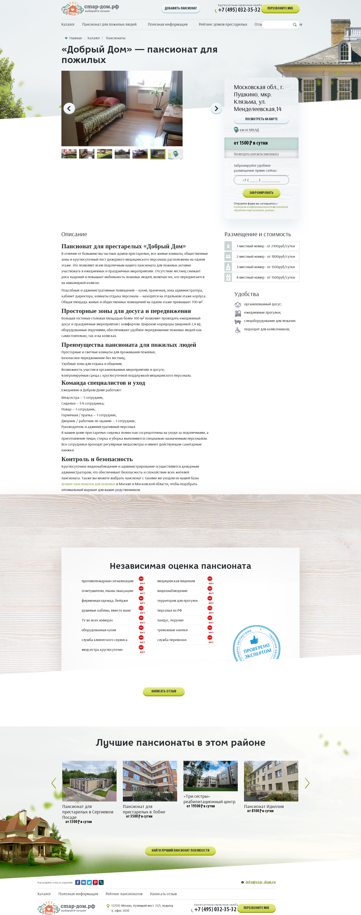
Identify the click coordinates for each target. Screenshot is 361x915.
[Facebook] (77, 882)
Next (216, 108)
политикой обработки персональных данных (261, 208)
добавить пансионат (181, 8)
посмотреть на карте (261, 119)
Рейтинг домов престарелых (223, 24)
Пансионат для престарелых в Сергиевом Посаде (87, 812)
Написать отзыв (163, 894)
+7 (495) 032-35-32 (239, 10)
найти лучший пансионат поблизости (180, 851)
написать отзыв (163, 691)
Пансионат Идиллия (264, 806)
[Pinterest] (95, 882)
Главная (75, 38)
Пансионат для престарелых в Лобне (144, 809)
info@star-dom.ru (261, 882)
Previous (69, 108)
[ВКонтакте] (83, 882)
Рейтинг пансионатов (124, 894)
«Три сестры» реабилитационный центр (209, 798)
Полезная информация (78, 894)
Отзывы (261, 24)
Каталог (68, 24)
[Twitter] (89, 882)
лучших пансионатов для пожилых (88, 483)
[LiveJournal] (101, 882)
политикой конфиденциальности (253, 207)
